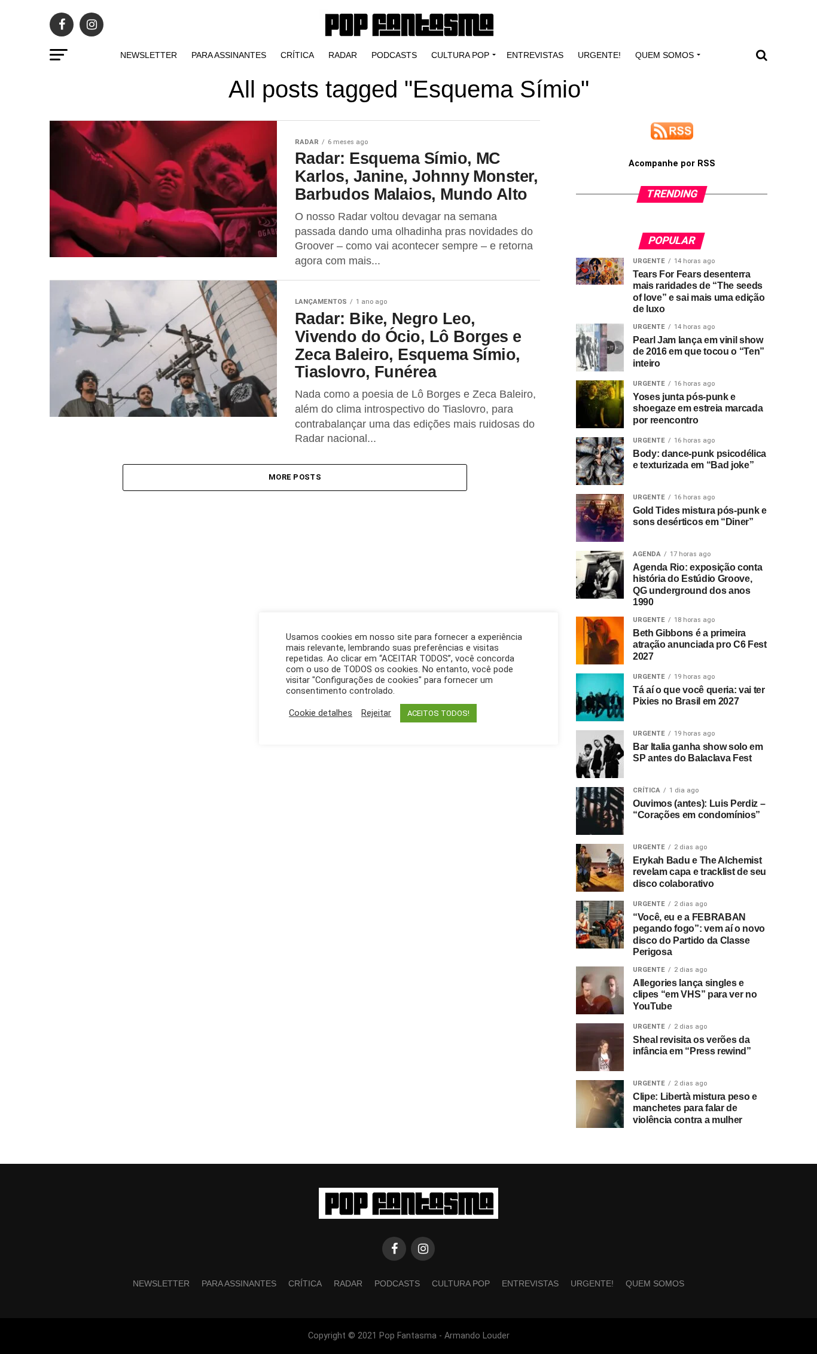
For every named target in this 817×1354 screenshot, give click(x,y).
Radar (342, 55)
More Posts (295, 476)
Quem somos (664, 55)
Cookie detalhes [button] (320, 713)
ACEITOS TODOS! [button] (438, 713)
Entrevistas (535, 55)
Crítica (297, 55)
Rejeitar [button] (376, 713)
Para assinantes (228, 55)
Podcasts (394, 55)
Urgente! (599, 55)
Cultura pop (460, 55)
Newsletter (148, 55)
